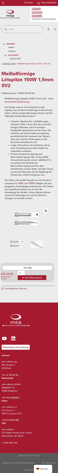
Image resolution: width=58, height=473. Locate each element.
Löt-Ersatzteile (13, 55)
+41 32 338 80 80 (10, 375)
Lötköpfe (11, 47)
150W (31, 183)
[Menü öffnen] (3, 3)
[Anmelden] (48, 29)
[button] (46, 211)
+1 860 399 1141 (10, 443)
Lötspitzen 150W (9, 64)
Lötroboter (12, 51)
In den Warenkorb (32, 277)
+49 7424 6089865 (10, 398)
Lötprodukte (10, 44)
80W (20, 183)
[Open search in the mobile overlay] (22, 29)
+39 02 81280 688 (10, 420)
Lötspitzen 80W (15, 59)
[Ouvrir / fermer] (3, 43)
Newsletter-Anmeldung (16, 347)
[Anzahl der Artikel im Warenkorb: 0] (55, 29)
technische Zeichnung (17, 101)
